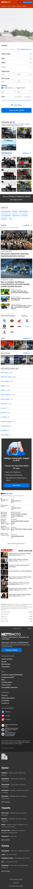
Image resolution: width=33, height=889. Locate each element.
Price (3, 96)
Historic (4, 219)
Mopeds (24, 215)
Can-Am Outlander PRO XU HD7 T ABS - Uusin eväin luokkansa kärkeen (16, 306)
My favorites (5, 664)
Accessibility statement (9, 687)
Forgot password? (7, 677)
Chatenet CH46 (24, 162)
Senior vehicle (7, 399)
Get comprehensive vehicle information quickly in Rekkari (10, 734)
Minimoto (5, 412)
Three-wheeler (6, 426)
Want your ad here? (6, 155)
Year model (5, 78)
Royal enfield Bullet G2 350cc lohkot (16, 522)
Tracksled (5, 430)
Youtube (7, 715)
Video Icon (9, 133)
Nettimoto (6, 2)
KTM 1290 (24, 174)
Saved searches (6, 659)
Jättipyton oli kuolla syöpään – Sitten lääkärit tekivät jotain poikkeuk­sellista (16, 590)
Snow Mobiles (6, 215)
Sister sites (11, 2)
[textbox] (15, 62)
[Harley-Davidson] (11, 320)
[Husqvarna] (27, 320)
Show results (16, 110)
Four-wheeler (6, 435)
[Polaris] (27, 326)
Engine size (5, 71)
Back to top (16, 628)
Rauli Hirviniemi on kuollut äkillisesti (16, 572)
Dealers (14, 6)
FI (27, 628)
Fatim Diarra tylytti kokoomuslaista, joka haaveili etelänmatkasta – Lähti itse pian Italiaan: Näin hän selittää (16, 596)
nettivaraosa (7, 494)
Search (5, 6)
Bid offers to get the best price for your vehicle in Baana (11, 729)
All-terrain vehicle (8, 377)
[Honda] (19, 320)
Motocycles (16, 215)
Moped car (6, 403)
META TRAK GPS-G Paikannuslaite (16, 529)
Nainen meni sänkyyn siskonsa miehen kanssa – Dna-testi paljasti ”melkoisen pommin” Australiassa (16, 561)
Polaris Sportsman (8, 144)
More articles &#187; (16, 243)
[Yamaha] (11, 332)
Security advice (6, 682)
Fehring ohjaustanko (16, 536)
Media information (7, 698)
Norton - (20, 345)
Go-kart (4, 408)
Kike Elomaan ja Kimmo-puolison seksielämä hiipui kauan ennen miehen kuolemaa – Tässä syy (16, 584)
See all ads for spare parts (16, 543)
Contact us (5, 703)
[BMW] (4, 320)
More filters (18, 105)
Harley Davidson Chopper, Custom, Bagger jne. (16, 515)
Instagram (8, 719)
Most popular (6, 211)
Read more (16, 485)
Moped (5, 386)
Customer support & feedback (12, 675)
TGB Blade (8, 162)
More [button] (24, 6)
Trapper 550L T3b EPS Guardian (8, 174)
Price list (4, 695)
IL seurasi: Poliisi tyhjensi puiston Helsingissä (16, 567)
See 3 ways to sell (15, 199)
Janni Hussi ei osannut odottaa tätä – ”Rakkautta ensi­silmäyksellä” (16, 578)
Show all (26, 153)
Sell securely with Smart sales (11, 725)
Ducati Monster (24, 186)
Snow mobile (7, 381)
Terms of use (6, 685)
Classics (14, 211)
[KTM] (11, 326)
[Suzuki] (4, 332)
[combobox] (16, 62)
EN (30, 628)
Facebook (7, 711)
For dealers (5, 700)
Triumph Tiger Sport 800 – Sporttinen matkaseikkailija (16, 292)
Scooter (5, 390)
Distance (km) (8, 88)
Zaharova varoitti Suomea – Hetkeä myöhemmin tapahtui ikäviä (16, 555)
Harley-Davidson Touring (7, 360)
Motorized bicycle (8, 421)
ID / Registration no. (25, 49)
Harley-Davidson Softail (20, 360)
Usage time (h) (20, 88)
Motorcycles (23, 211)
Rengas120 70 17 (16, 501)
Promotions (5, 667)
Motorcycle (7, 372)
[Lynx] (19, 326)
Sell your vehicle (27, 2)
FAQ (2, 680)
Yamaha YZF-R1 (16, 508)
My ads (4, 661)
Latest (9, 6)
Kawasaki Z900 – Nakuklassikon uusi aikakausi (16, 299)
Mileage (4, 85)
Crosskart (5, 417)
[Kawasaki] (4, 326)
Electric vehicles (7, 395)
